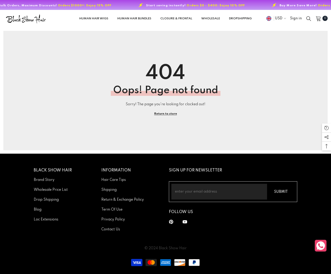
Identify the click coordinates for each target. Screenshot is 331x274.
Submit (281, 192)
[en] (268, 18)
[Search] (309, 18)
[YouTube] (185, 222)
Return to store (165, 113)
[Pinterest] (171, 222)
